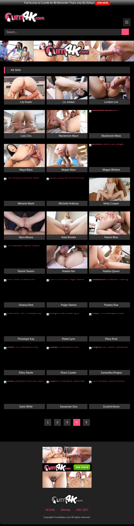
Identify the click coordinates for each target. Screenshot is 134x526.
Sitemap (65, 509)
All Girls (50, 509)
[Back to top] (124, 516)
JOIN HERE (102, 3)
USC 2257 (82, 509)
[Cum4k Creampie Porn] (67, 17)
